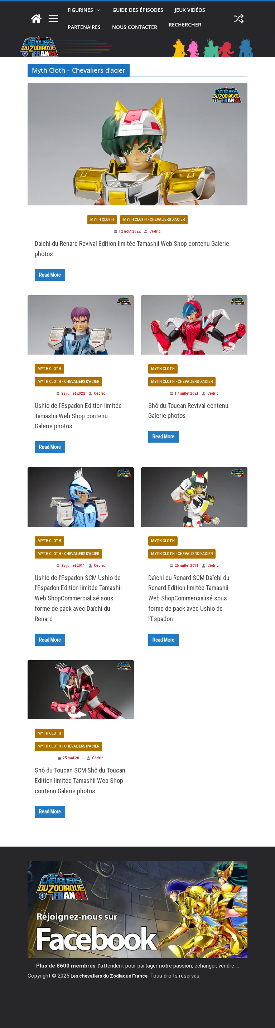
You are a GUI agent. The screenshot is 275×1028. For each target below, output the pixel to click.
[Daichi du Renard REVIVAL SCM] (137, 143)
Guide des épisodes (137, 9)
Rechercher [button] (185, 25)
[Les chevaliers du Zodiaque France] (36, 18)
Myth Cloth (102, 219)
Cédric (155, 231)
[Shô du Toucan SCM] (81, 688)
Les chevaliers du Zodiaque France (109, 976)
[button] (97, 10)
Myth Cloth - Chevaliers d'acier (154, 219)
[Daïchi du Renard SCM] (194, 496)
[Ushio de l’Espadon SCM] (81, 496)
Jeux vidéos (190, 9)
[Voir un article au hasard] (238, 18)
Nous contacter (134, 27)
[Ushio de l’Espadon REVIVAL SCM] (81, 323)
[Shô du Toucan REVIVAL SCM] (194, 323)
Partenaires (84, 27)
